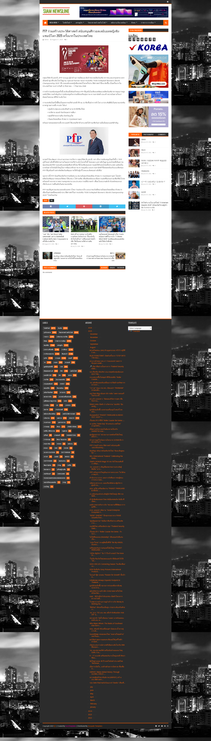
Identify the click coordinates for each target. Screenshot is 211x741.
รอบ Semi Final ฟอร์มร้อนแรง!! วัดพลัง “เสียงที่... (107, 683)
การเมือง (46, 405)
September (94, 344)
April (92, 697)
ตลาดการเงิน (48, 397)
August (93, 347)
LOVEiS (67, 405)
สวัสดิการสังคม (72, 427)
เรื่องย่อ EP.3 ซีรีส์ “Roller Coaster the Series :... (107, 420)
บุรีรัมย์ (46, 435)
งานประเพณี (59, 409)
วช (44, 362)
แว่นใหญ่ (46, 486)
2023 (90, 715)
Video (59, 444)
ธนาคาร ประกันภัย (49, 452)
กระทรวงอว (47, 422)
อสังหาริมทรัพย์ (48, 392)
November (94, 337)
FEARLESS (145, 171)
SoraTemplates (70, 726)
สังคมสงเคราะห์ (48, 371)
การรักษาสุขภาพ (49, 354)
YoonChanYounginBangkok (54, 478)
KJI (55, 726)
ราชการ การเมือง (147, 22)
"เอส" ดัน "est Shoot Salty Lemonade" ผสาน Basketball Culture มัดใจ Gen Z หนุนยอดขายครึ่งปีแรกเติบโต (55, 237)
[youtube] (162, 726)
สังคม (133, 22)
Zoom (66, 448)
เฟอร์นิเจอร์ (47, 474)
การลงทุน (46, 427)
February (93, 704)
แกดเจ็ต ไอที (47, 375)
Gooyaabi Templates (95, 726)
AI (57, 405)
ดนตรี (70, 358)
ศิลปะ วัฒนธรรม (62, 439)
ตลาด (70, 375)
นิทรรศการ (47, 469)
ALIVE (143, 192)
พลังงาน (70, 444)
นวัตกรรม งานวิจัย (62, 337)
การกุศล (57, 358)
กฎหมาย (64, 431)
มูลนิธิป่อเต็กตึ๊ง (48, 367)
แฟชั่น (69, 465)
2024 (90, 711)
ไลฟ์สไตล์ (66, 22)
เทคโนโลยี (73, 371)
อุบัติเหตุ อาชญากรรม (50, 401)
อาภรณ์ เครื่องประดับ (65, 397)
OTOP (46, 456)
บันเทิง (60, 328)
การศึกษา (64, 349)
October (93, 341)
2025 (90, 331)
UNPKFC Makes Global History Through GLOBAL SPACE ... (105, 673)
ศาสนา (46, 448)
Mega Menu (53, 22)
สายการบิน (47, 444)
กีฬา (52, 200)
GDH (65, 401)
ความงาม (62, 392)
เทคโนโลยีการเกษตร (69, 414)
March (92, 700)
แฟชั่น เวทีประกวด (49, 431)
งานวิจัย (46, 379)
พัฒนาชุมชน (47, 465)
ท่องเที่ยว (46, 345)
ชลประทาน (62, 461)
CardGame (61, 474)
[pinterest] (165, 726)
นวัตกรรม (47, 418)
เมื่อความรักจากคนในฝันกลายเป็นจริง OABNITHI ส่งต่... (104, 430)
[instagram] (167, 726)
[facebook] (167, 2)
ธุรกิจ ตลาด (47, 332)
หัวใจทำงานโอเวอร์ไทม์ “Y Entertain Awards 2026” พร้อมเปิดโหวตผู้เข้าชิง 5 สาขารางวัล (154, 205)
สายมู (59, 465)
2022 (90, 718)
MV (60, 375)
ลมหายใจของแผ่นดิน (50, 482)
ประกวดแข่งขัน (60, 379)
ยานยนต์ (67, 362)
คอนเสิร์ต (46, 388)
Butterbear (65, 452)
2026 (90, 328)
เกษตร (56, 362)
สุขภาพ (46, 409)
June (92, 690)
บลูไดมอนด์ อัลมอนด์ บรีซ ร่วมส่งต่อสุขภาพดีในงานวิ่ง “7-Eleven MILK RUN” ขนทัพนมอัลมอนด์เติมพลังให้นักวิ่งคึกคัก (111, 237)
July (91, 687)
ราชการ (46, 337)
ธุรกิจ (45, 358)
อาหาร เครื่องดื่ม (48, 349)
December (94, 334)
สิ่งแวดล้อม (60, 388)
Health (71, 418)
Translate (136, 331)
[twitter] (159, 726)
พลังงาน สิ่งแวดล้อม (118, 22)
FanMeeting (71, 435)
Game (56, 456)
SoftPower (48, 461)
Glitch (143, 139)
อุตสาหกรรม (61, 422)
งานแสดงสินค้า (48, 384)
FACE (143, 150)
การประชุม (47, 439)
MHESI (67, 456)
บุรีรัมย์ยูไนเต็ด (61, 469)
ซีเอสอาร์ (64, 354)
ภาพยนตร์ (57, 435)
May (92, 694)
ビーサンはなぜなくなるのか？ (153, 182)
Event (62, 384)
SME (56, 448)
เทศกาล (59, 418)
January (93, 707)
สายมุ (64, 482)
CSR (61, 367)
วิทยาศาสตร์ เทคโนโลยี (97, 22)
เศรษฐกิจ (79, 22)
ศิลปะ (58, 427)
